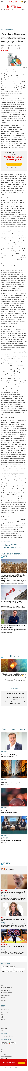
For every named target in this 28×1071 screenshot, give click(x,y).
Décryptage (12, 966)
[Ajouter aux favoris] (5, 48)
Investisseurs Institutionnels (11, 27)
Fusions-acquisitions (19, 971)
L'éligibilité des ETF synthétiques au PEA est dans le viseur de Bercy (14, 675)
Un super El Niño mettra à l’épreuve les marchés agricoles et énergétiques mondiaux (13, 576)
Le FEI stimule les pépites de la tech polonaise (15, 698)
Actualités (20, 27)
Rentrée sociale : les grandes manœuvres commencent (13, 947)
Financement (5, 966)
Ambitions (4, 971)
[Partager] (2, 48)
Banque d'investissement (7, 969)
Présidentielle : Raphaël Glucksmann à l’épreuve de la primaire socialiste (13, 893)
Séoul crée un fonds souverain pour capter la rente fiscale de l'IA (15, 694)
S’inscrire (19, 547)
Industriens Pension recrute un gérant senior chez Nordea (13, 626)
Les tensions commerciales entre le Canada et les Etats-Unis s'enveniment (13, 602)
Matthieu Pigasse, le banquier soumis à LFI (13, 920)
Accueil (2, 27)
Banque (16, 969)
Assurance (22, 969)
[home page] (13, 1)
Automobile (10, 971)
